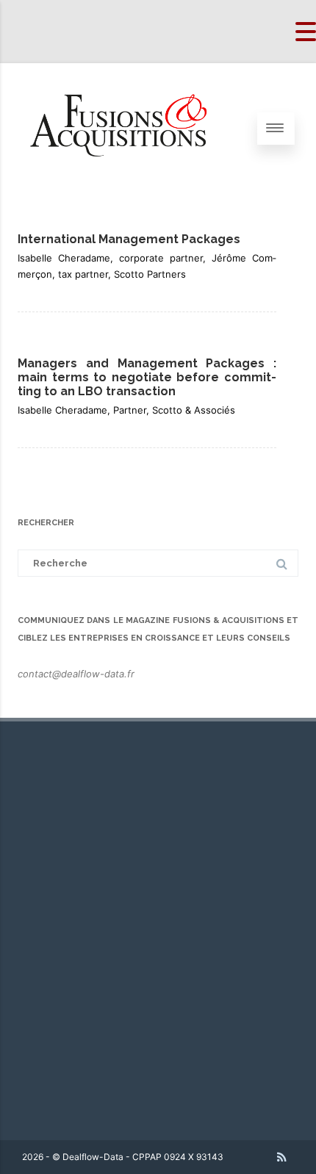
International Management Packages (129, 239)
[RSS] (282, 1157)
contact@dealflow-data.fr (76, 674)
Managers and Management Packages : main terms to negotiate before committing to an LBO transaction (147, 377)
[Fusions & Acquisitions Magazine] (129, 189)
